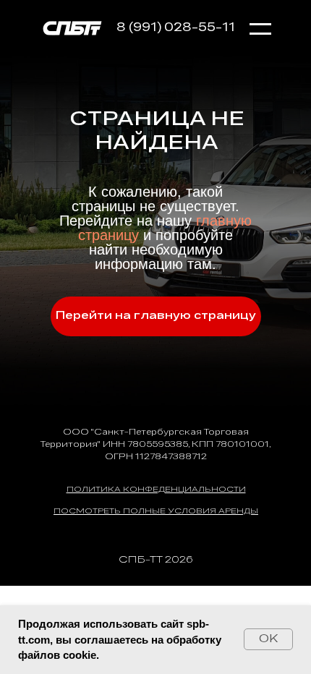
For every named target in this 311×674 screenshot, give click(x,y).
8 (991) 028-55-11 (175, 28)
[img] (72, 27)
